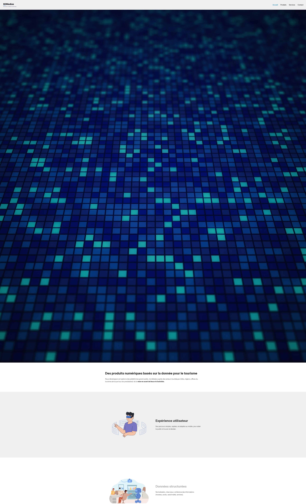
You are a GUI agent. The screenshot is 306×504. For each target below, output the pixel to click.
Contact (300, 5)
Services (292, 5)
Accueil (275, 5)
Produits (283, 5)
